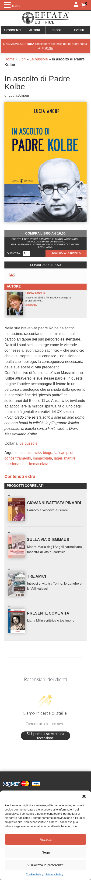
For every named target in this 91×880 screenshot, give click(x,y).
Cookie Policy (34, 874)
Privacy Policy (54, 874)
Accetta (45, 839)
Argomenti (12, 30)
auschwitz (32, 453)
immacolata (42, 458)
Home (9, 59)
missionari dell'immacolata (26, 464)
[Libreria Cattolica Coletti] (12, 275)
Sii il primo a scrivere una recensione (45, 735)
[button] (84, 796)
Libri (22, 59)
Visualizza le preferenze (45, 865)
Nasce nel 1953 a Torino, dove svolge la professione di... (48, 299)
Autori (34, 30)
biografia (50, 453)
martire (70, 458)
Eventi (79, 30)
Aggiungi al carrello (66, 253)
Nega (46, 852)
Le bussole (39, 59)
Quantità (13, 253)
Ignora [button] (49, 48)
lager (58, 458)
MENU (16, 5)
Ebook (57, 30)
